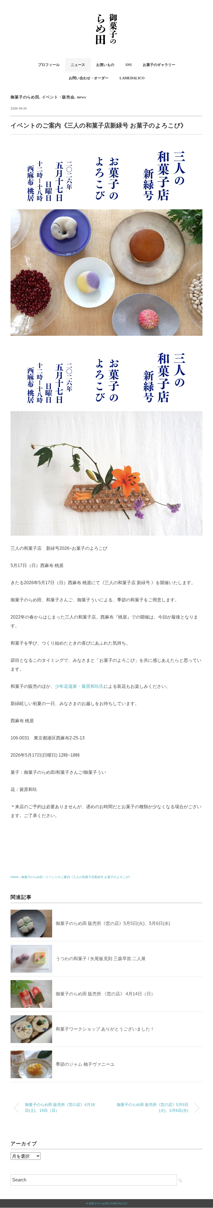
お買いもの (105, 65)
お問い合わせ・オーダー (88, 78)
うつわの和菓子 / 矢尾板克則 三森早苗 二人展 (101, 958)
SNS (128, 65)
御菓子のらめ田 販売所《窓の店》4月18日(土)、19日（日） (60, 1107)
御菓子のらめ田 (25, 97)
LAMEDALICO (132, 78)
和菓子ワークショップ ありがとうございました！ (105, 1029)
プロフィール (49, 65)
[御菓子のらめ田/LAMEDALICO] (106, 12)
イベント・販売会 (58, 97)
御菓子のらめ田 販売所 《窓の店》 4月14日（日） (105, 993)
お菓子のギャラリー (159, 65)
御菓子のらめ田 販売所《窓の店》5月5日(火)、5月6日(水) (113, 923)
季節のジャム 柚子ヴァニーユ (85, 1064)
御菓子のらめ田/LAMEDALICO (108, 1203)
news (81, 97)
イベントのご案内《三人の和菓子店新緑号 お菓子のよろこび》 (88, 877)
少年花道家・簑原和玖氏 (79, 686)
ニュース (78, 65)
